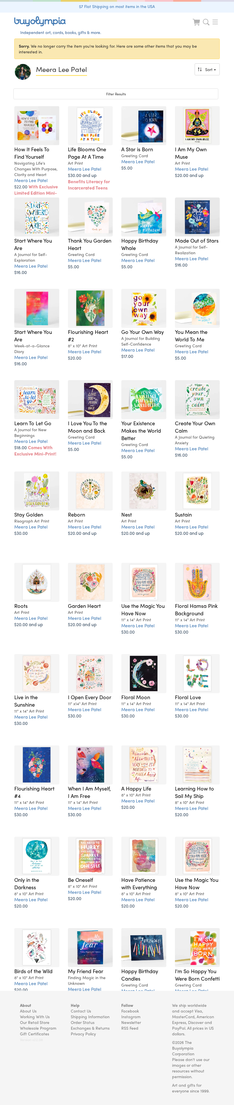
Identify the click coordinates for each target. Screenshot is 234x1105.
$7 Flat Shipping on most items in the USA (117, 6)
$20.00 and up (189, 175)
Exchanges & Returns (90, 1028)
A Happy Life (136, 788)
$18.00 (35, 450)
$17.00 (127, 356)
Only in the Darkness (26, 883)
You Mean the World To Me (191, 335)
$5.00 (126, 167)
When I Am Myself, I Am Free (89, 792)
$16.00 (20, 272)
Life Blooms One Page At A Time (87, 152)
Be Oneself (80, 879)
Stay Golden (28, 514)
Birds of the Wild (33, 971)
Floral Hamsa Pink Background (196, 609)
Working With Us (35, 1016)
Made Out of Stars (197, 240)
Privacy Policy (83, 1034)
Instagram (130, 1016)
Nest (126, 514)
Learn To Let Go (32, 423)
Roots (21, 605)
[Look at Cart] (196, 25)
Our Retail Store (34, 1022)
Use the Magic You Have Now (143, 609)
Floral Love (188, 697)
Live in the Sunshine (26, 700)
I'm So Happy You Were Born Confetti (197, 974)
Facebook (130, 1011)
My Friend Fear (85, 971)
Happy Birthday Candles (139, 974)
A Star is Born (137, 149)
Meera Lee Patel (31, 180)
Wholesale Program (38, 1028)
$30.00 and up (89, 181)
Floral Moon (135, 697)
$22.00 (36, 192)
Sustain (183, 514)
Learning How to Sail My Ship (194, 792)
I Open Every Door (89, 697)
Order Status (82, 1022)
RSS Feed (129, 1028)
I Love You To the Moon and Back (87, 426)
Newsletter (131, 1022)
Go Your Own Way (142, 331)
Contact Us (81, 1011)
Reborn (76, 514)
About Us (28, 1011)
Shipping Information (90, 1016)
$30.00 (21, 533)
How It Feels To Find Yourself (31, 152)
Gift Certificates (34, 1034)
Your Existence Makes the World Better (141, 430)
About (25, 1005)
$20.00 (74, 357)
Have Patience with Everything (139, 883)
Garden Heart (84, 605)
